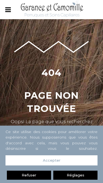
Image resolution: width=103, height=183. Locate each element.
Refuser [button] (29, 175)
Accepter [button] (51, 160)
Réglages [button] (75, 175)
